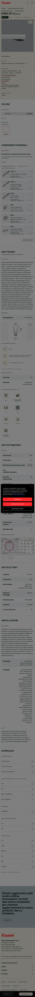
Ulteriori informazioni (19, 494)
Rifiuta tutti (17, 499)
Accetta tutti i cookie (17, 504)
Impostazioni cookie (17, 508)
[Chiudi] (32, 486)
